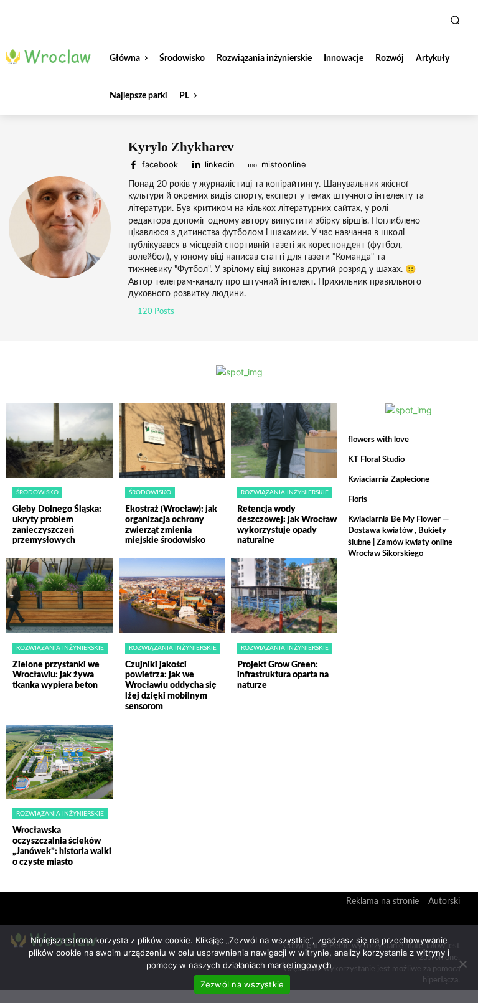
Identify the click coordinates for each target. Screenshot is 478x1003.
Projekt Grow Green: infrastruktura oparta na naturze (283, 675)
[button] (455, 20)
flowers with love (378, 440)
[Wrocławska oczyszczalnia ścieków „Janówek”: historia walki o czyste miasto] (59, 762)
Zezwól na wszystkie (242, 984)
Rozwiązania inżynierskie (285, 492)
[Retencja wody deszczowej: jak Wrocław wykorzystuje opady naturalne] (284, 440)
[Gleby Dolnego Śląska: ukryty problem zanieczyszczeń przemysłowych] (59, 440)
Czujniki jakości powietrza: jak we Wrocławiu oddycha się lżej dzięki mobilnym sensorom (171, 686)
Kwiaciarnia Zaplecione (388, 480)
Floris (357, 500)
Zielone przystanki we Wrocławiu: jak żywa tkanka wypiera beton (56, 675)
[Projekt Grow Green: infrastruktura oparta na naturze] (284, 595)
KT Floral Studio (376, 460)
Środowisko (37, 492)
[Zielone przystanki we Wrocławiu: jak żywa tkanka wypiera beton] (59, 595)
